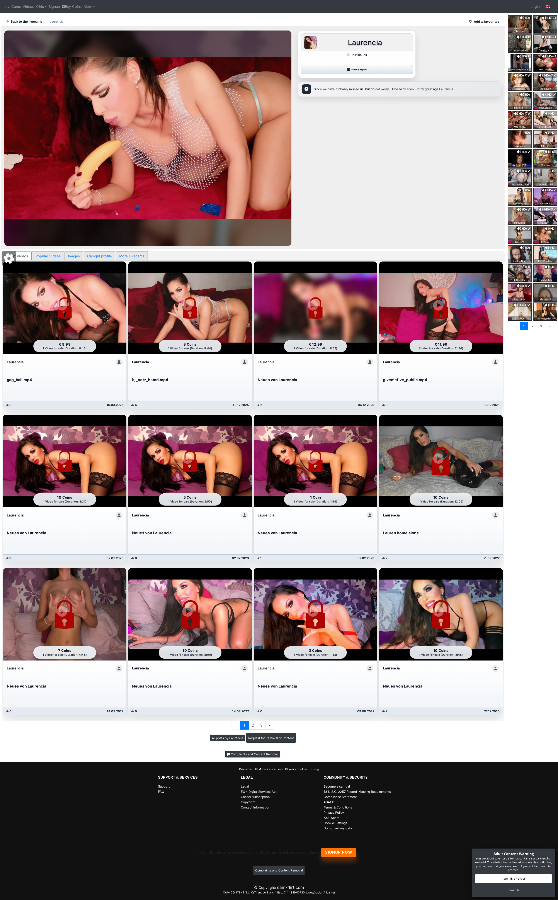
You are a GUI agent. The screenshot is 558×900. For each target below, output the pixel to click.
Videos (28, 6)
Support (164, 786)
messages (359, 69)
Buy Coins (73, 6)
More (88, 6)
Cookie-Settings (335, 823)
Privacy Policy (334, 812)
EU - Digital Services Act (259, 791)
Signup (54, 6)
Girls (40, 6)
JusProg (313, 769)
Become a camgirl (337, 786)
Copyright (248, 802)
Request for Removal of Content (271, 738)
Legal (245, 786)
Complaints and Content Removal (279, 870)
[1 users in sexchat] (519, 177)
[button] (548, 6)
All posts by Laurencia (227, 738)
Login (535, 6)
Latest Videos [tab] (16, 256)
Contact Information (255, 807)
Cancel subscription (255, 797)
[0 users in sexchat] (545, 24)
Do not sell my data (338, 828)
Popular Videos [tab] (48, 256)
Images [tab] (74, 256)
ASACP (329, 802)
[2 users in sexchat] (519, 24)
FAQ (161, 791)
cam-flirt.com (290, 887)
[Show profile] (119, 361)
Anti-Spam (331, 818)
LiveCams (13, 6)
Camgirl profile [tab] (99, 256)
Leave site (513, 890)
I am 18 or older (514, 878)
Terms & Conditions (338, 807)
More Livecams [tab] (131, 256)
